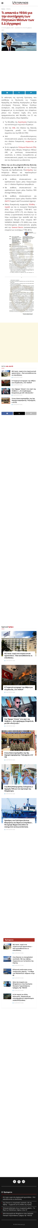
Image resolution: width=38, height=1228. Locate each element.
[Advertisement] (19, 71)
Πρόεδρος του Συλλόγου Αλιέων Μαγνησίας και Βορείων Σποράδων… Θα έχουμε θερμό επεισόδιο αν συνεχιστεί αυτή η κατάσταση (18, 823)
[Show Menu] (2, 3)
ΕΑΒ (13, 128)
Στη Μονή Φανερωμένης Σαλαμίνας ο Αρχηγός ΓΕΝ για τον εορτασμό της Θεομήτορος (18, 789)
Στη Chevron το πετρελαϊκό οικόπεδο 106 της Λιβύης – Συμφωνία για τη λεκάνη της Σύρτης (23, 960)
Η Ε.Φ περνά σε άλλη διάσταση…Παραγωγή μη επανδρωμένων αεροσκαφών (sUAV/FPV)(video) (23, 997)
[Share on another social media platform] (31, 92)
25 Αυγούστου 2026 (17, 377)
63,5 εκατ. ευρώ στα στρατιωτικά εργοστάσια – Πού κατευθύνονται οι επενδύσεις (24, 373)
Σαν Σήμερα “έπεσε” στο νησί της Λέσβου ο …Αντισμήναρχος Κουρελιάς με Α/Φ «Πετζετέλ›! (24, 391)
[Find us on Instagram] (23, 1181)
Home (3, 9)
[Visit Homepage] (20, 3)
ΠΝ (34, 147)
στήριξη (29, 170)
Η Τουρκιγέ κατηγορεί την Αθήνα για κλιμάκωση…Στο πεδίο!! (24, 382)
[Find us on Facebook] (14, 1181)
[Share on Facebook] (7, 92)
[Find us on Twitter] (19, 1181)
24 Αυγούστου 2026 (17, 404)
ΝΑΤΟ (7, 201)
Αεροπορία (22, 122)
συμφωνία (29, 141)
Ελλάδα (8, 9)
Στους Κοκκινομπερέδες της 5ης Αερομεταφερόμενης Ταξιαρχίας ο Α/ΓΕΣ (23, 400)
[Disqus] (19, 860)
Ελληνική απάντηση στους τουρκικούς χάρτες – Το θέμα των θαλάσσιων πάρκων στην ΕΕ (24, 972)
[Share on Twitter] (19, 92)
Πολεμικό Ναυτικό (25, 147)
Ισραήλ (7, 207)
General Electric (17, 227)
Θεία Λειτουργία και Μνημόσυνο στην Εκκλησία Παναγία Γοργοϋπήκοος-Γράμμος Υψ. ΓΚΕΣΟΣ (22, 985)
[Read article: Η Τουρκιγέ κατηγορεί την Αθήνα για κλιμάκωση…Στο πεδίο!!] (5, 383)
